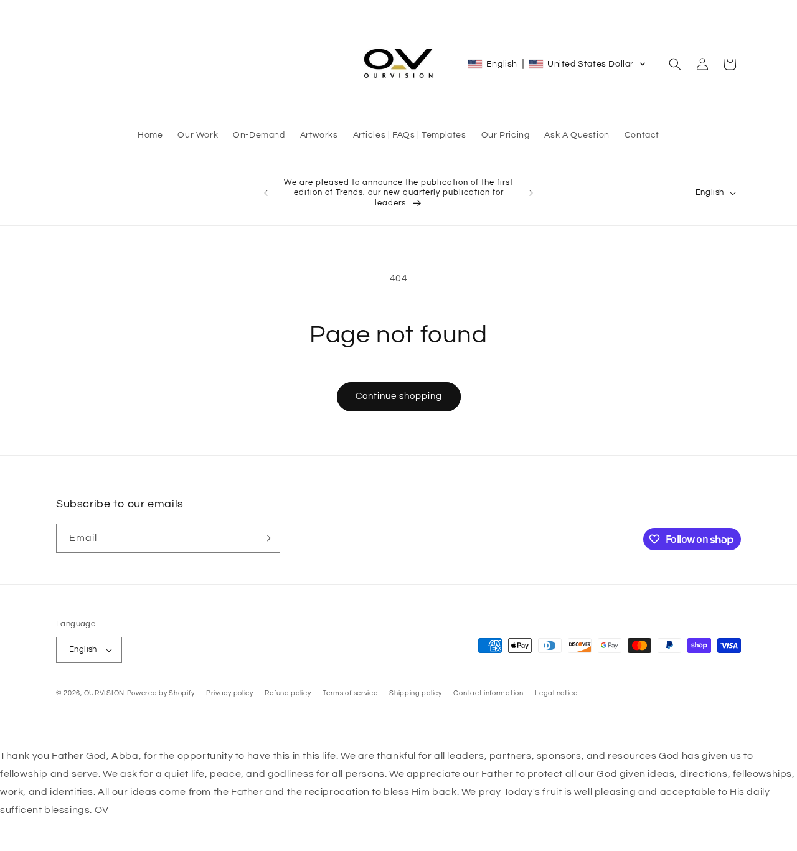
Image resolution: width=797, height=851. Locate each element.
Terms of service (350, 693)
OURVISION (104, 693)
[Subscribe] (266, 538)
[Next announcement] (531, 193)
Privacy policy (229, 693)
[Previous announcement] (266, 193)
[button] (557, 64)
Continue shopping (399, 396)
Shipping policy (415, 693)
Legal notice (556, 693)
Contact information (488, 693)
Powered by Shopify (161, 693)
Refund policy (288, 693)
